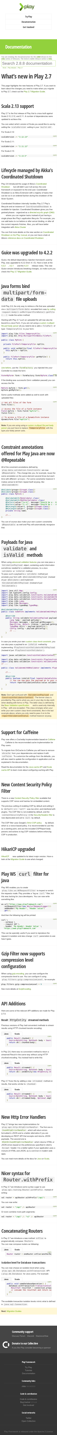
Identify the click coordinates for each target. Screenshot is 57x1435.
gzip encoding (18, 973)
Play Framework (28, 7)
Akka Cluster (20, 227)
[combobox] (28, 63)
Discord (30, 1335)
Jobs (28, 1386)
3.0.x (50, 58)
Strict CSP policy (34, 822)
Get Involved (28, 27)
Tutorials (28, 1370)
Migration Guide (17, 859)
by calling (51, 309)
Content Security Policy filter (27, 798)
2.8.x (3, 58)
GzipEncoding (25, 988)
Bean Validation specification (17, 705)
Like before (6, 367)
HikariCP (5, 856)
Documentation (29, 21)
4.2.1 (12, 265)
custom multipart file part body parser (27, 426)
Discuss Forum (18, 1335)
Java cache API (36, 766)
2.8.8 (38, 56)
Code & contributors (28, 1399)
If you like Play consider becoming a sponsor (31, 1347)
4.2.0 (26, 265)
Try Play (28, 16)
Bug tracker (28, 1402)
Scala (17, 1033)
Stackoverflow (42, 1335)
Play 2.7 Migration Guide (34, 91)
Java (6, 1033)
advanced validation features (24, 562)
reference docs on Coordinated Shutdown (26, 238)
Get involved (28, 1405)
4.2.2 (3, 265)
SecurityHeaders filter (43, 814)
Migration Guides (14, 1311)
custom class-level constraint (38, 641)
